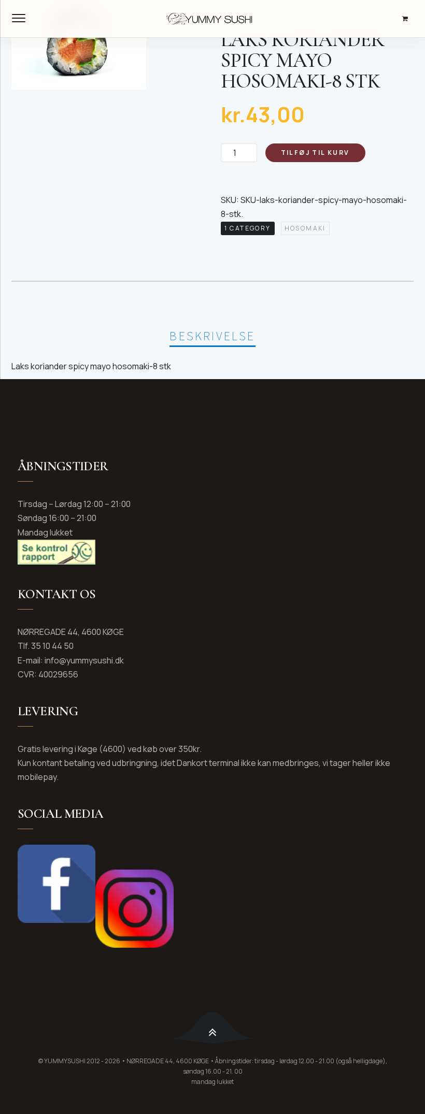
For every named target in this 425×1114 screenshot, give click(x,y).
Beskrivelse (212, 336)
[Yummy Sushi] (212, 18)
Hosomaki (305, 228)
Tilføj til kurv (315, 152)
